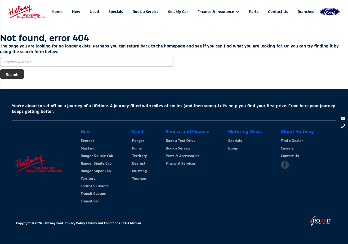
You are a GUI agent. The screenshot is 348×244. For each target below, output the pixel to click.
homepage (174, 46)
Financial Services (181, 163)
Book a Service (178, 148)
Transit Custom (93, 193)
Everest (87, 140)
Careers (287, 148)
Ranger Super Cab (96, 171)
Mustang (88, 148)
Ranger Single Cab (96, 163)
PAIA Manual (132, 223)
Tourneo (139, 178)
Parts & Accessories (182, 156)
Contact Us (290, 156)
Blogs (233, 148)
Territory (88, 178)
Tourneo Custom (95, 186)
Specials (235, 140)
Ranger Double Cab (97, 156)
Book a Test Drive (181, 140)
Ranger (138, 140)
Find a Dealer (292, 140)
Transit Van (90, 201)
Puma (137, 148)
